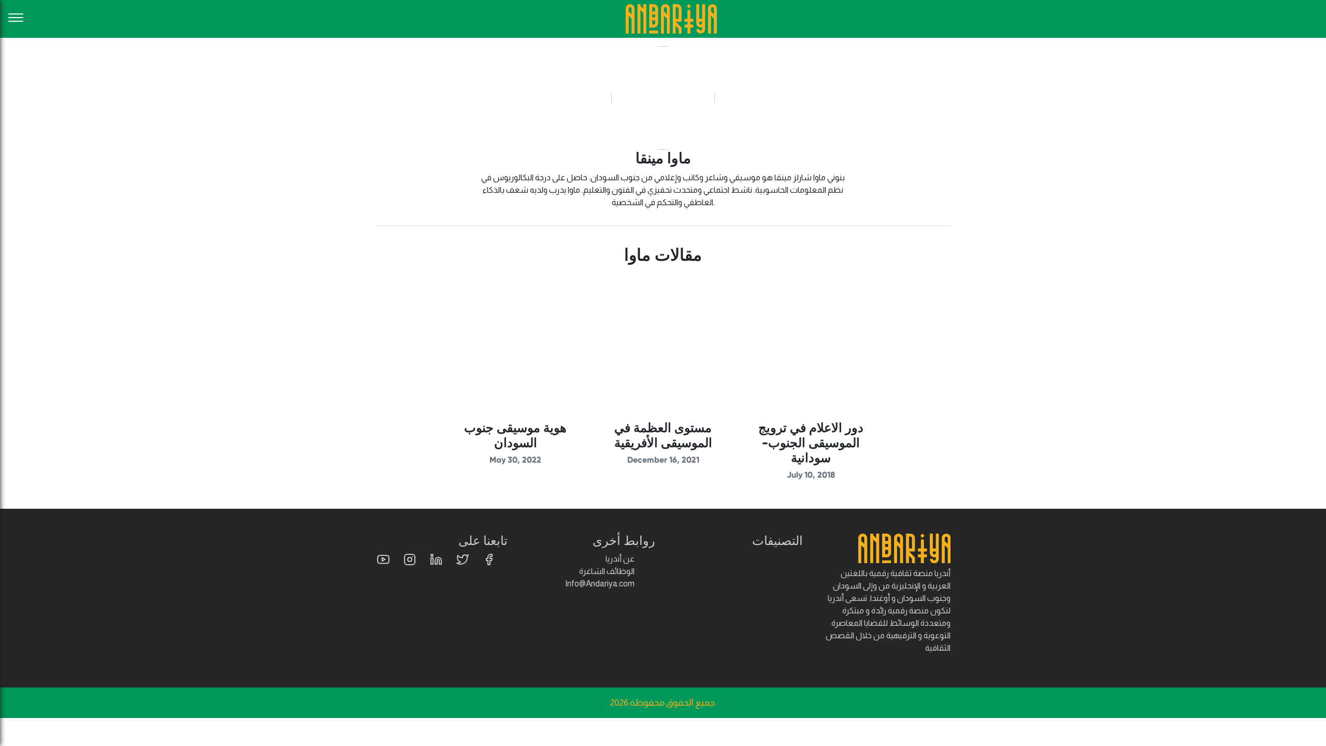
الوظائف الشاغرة (607, 571)
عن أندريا (620, 558)
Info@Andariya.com (600, 583)
